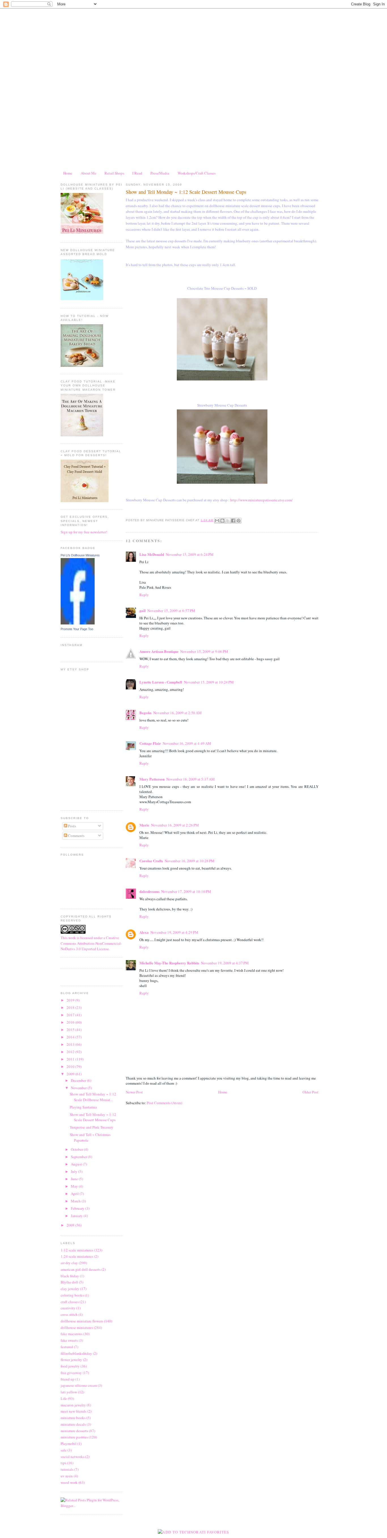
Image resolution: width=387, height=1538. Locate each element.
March (76, 1201)
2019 (71, 1000)
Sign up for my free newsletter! (84, 532)
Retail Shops (114, 173)
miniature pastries (74, 1437)
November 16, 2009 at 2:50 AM (177, 712)
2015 (71, 1029)
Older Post (310, 1092)
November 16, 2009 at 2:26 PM (175, 825)
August (77, 1164)
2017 (71, 1014)
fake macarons (71, 1333)
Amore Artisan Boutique (158, 651)
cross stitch (69, 1314)
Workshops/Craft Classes (197, 173)
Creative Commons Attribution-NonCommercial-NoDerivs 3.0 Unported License (91, 943)
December (79, 1080)
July (74, 1171)
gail (142, 610)
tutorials (67, 1469)
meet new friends (73, 1411)
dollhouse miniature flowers (82, 1321)
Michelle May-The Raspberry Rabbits (169, 962)
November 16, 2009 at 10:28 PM (189, 860)
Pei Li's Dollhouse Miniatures (80, 555)
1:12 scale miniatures (77, 1250)
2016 (71, 1022)
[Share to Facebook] (233, 520)
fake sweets (69, 1340)
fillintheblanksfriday (76, 1353)
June (75, 1178)
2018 (71, 1007)
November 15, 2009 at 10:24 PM (209, 682)
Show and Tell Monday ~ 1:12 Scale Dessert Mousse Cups (93, 1117)
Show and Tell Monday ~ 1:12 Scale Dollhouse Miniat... (93, 1096)
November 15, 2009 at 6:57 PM (171, 610)
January (77, 1215)
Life (64, 1398)
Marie (144, 825)
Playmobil (68, 1443)
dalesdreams (149, 891)
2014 (71, 1037)
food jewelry (70, 1366)
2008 (71, 1225)
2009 (71, 1073)
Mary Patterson (152, 779)
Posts (71, 825)
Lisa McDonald (151, 554)
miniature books (73, 1417)
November (79, 1087)
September (79, 1156)
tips (63, 1462)
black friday (70, 1275)
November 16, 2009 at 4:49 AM (187, 743)
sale (64, 1450)
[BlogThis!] (222, 520)
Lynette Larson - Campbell (160, 682)
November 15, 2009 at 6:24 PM (190, 554)
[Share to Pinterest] (238, 520)
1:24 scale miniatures (77, 1256)
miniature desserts (74, 1430)
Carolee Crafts (151, 860)
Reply (144, 594)
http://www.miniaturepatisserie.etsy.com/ (261, 499)
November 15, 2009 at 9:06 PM (204, 651)
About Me (88, 173)
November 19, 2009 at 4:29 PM (174, 932)
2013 (71, 1044)
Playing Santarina (83, 1107)
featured (67, 1346)
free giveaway (71, 1372)
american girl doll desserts (81, 1269)
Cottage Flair (150, 743)
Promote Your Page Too (77, 629)
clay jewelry (70, 1288)
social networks (72, 1456)
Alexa (144, 932)
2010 (71, 1066)
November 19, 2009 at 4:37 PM (225, 962)
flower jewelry (71, 1359)
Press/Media (159, 173)
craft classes (70, 1301)
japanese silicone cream (79, 1385)
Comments (75, 835)
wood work (69, 1482)
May (75, 1186)
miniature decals (73, 1424)
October (77, 1149)
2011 (71, 1059)
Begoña (145, 712)
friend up (68, 1379)
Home (67, 173)
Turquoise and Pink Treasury (91, 1127)
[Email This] (217, 520)
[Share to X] (228, 520)
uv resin (67, 1475)
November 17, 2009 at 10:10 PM (186, 891)
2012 (71, 1051)
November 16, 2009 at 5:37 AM (190, 779)
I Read (137, 173)
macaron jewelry (73, 1404)
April (75, 1193)
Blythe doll (69, 1282)
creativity (68, 1307)
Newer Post (134, 1092)
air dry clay (69, 1262)
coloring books (72, 1295)
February (78, 1208)
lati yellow (69, 1391)
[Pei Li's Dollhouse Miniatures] (78, 623)
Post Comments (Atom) (164, 1102)
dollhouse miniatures (77, 1327)
